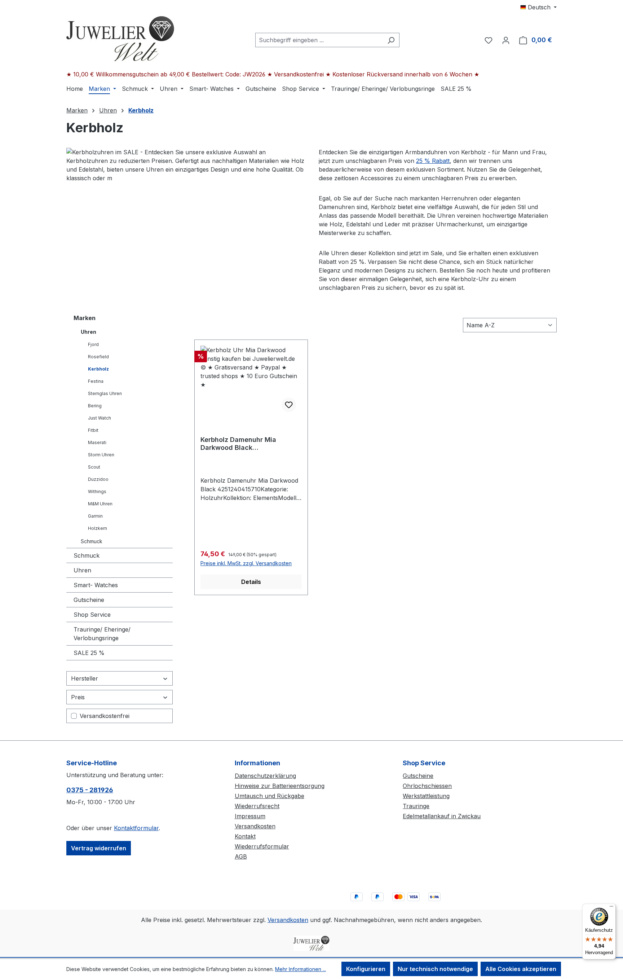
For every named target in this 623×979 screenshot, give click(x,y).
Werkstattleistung (426, 795)
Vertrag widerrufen (98, 848)
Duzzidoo (98, 479)
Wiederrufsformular (262, 846)
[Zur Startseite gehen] (120, 38)
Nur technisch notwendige (435, 969)
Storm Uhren (101, 454)
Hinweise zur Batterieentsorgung (279, 785)
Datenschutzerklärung (265, 775)
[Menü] (611, 908)
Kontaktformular (136, 828)
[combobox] (319, 40)
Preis (78, 697)
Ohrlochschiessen (427, 785)
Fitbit (93, 430)
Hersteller (84, 678)
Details (251, 581)
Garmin (95, 516)
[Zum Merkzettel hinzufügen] (289, 405)
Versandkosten (255, 826)
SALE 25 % (89, 652)
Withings (97, 491)
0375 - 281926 (89, 790)
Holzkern (97, 528)
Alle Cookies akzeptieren (520, 969)
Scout (94, 467)
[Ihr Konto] (505, 40)
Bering (95, 405)
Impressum (250, 816)
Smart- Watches (96, 585)
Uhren (88, 332)
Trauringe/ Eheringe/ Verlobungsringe (102, 634)
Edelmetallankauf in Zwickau (442, 816)
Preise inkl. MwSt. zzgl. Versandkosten (246, 563)
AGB (241, 856)
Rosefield (98, 356)
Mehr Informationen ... (300, 969)
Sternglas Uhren (105, 393)
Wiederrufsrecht (257, 806)
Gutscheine (89, 599)
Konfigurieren (365, 969)
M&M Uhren (100, 503)
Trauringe (416, 806)
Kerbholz (98, 369)
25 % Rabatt (433, 160)
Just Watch (99, 418)
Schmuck (91, 541)
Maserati (97, 442)
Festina (95, 381)
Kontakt (245, 836)
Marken (85, 318)
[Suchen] (391, 40)
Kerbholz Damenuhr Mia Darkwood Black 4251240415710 (238, 444)
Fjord (93, 344)
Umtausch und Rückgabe (269, 795)
